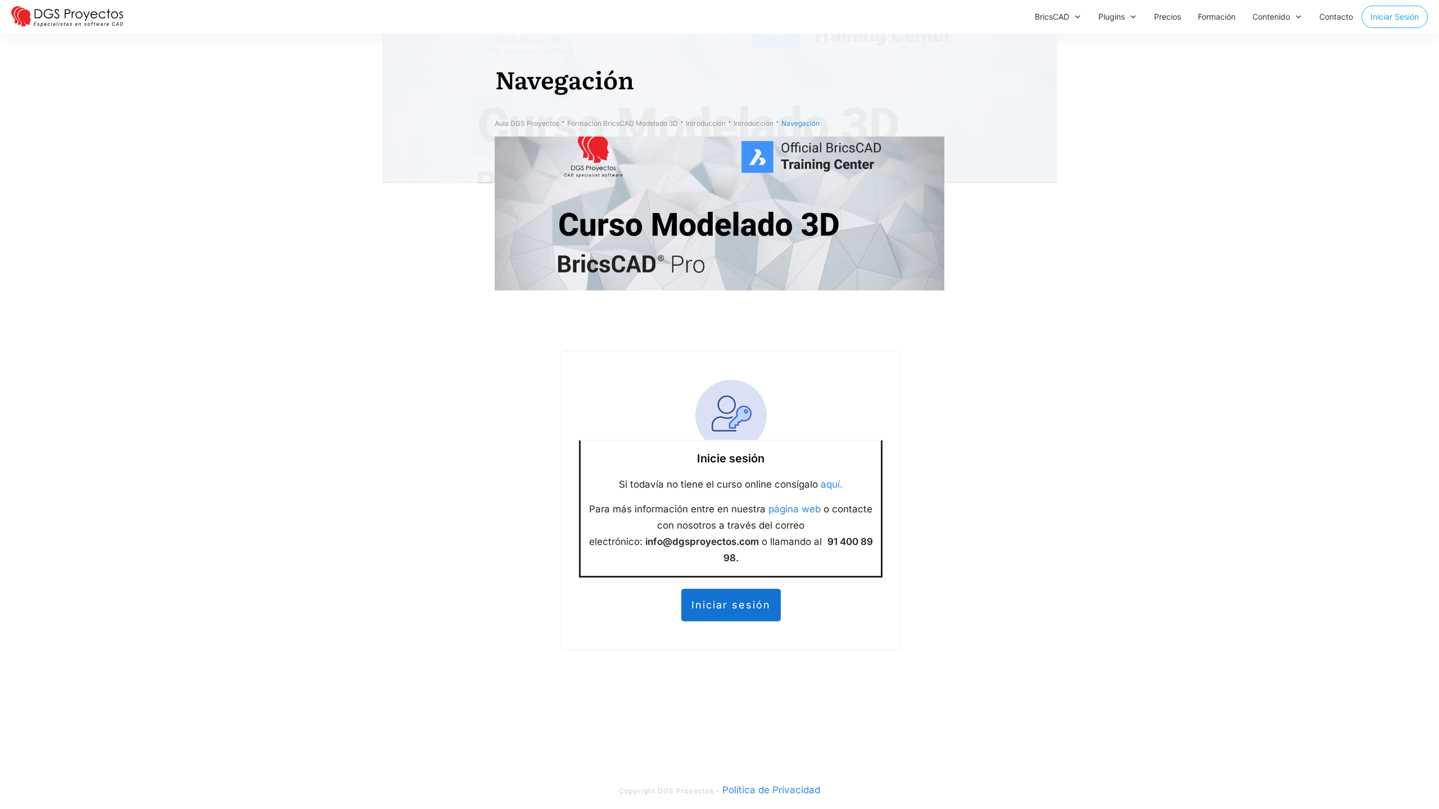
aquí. (832, 484)
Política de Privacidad (771, 790)
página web (794, 509)
